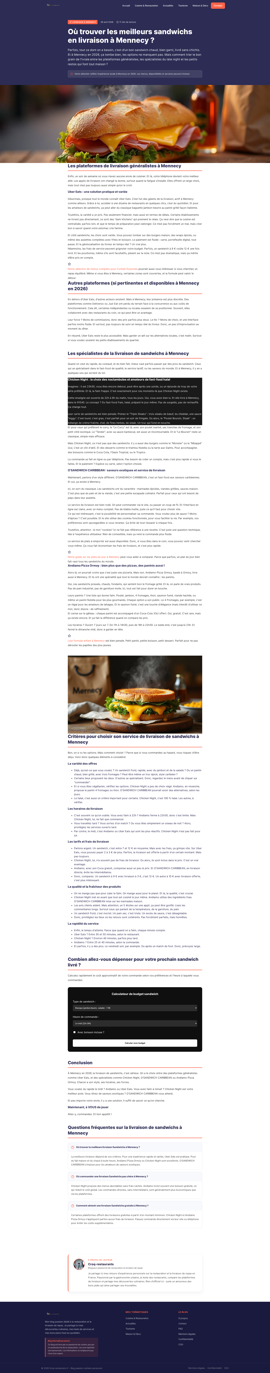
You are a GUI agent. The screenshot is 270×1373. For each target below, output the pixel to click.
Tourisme (183, 5)
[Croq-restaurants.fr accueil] (53, 1315)
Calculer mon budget (135, 1043)
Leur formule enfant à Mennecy (86, 640)
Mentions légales (186, 1334)
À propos (183, 1318)
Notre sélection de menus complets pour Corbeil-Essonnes (103, 268)
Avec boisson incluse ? (90, 1032)
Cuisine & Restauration (146, 5)
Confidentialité (185, 1339)
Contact (218, 5)
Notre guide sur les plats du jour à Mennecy (94, 556)
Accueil (126, 5)
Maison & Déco (200, 5)
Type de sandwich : (84, 1001)
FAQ (180, 1328)
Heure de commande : (86, 1016)
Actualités (168, 5)
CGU (180, 1344)
